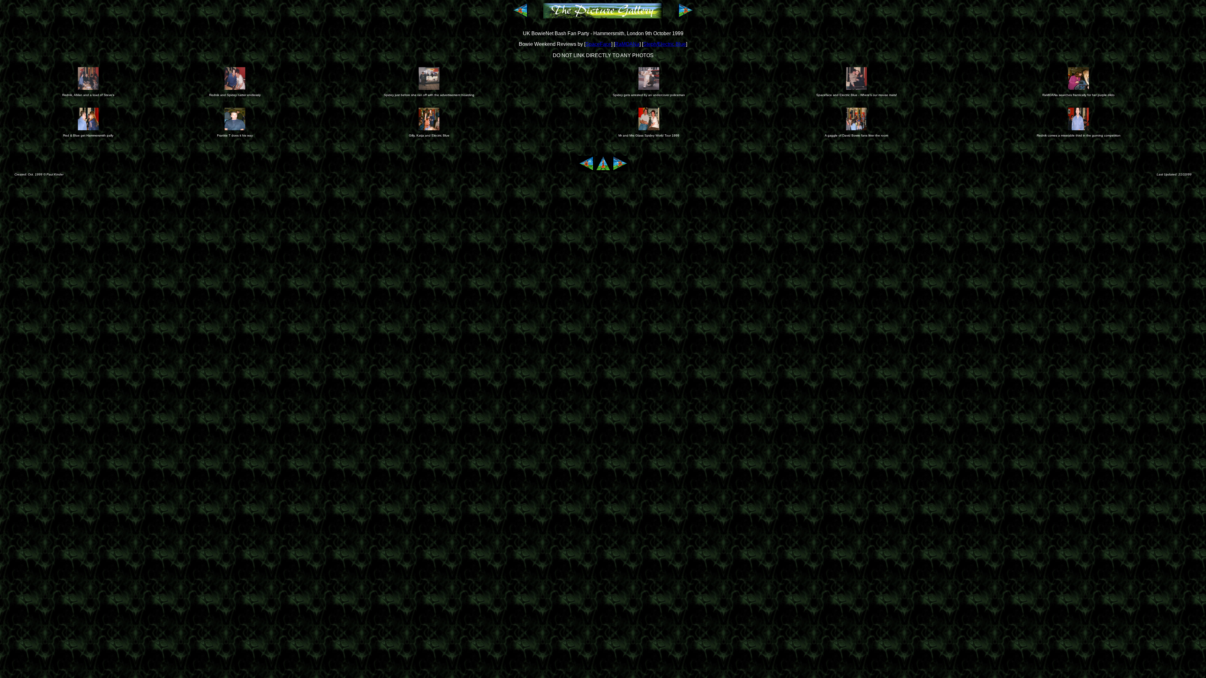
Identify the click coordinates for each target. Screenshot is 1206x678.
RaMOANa (627, 44)
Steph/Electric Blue (664, 44)
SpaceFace (598, 44)
